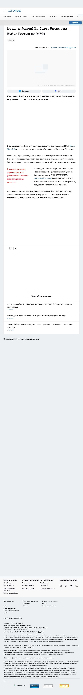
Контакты (26, 606)
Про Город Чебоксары (10, 580)
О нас (5, 606)
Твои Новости (44, 583)
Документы (7, 17)
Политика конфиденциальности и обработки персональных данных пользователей (29, 658)
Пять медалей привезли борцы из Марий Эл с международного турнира (36, 317)
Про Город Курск (9, 585)
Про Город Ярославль (46, 580)
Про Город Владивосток (47, 588)
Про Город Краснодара (11, 593)
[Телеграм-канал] (24, 91)
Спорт (11, 40)
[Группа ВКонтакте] (60, 586)
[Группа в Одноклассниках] (66, 586)
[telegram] (17, 248)
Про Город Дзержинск (28, 588)
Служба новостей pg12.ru (63, 47)
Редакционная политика (49, 606)
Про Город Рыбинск (28, 585)
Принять (75, 23)
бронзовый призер (42, 178)
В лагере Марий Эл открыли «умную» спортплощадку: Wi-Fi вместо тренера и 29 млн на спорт (40, 306)
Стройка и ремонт (21, 17)
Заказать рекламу (67, 17)
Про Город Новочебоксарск (30, 580)
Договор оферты (9, 601)
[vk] (10, 248)
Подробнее (60, 654)
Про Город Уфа (44, 585)
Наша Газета (7, 583)
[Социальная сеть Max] (59, 91)
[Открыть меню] (4, 11)
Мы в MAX (53, 17)
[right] (80, 17)
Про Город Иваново (28, 583)
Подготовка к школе (39, 17)
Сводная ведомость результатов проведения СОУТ (11, 611)
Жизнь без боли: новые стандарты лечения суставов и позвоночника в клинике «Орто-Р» (39, 327)
